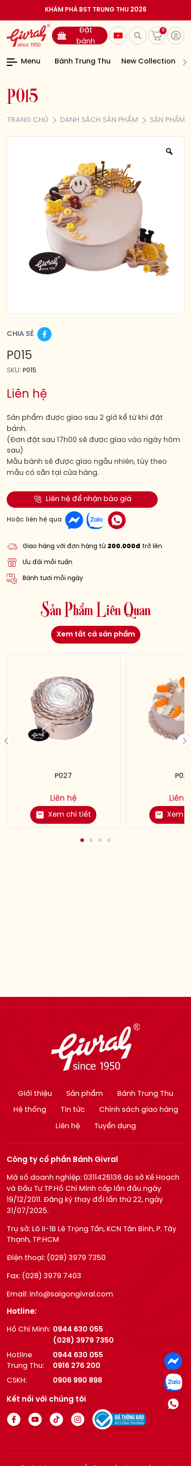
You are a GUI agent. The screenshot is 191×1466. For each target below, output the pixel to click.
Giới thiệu (35, 1094)
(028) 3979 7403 (51, 1276)
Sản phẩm (84, 1094)
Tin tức (72, 1110)
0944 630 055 (78, 1329)
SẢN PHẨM (167, 120)
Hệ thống (29, 1110)
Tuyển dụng (115, 1126)
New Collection (148, 61)
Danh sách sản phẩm (99, 120)
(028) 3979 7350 (76, 1258)
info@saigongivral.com (71, 1294)
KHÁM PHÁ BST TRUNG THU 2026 (96, 10)
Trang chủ (27, 120)
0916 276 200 (76, 1366)
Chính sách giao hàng (138, 1110)
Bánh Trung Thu (83, 61)
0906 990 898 (77, 1380)
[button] (49, 62)
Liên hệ (68, 1126)
